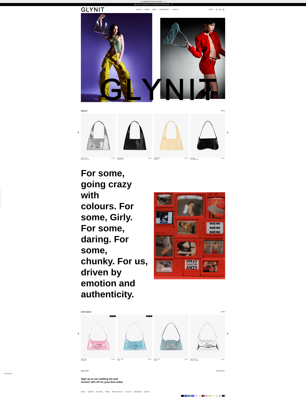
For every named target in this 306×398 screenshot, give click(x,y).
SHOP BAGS (86, 312)
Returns (99, 392)
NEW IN (84, 111)
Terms (107, 392)
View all (223, 110)
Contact (147, 392)
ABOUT (83, 392)
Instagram (137, 392)
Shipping (91, 392)
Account (128, 392)
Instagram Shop (220, 370)
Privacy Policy (117, 392)
